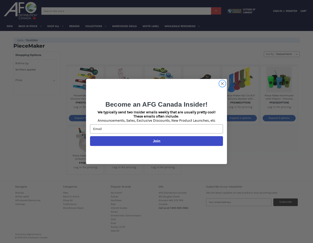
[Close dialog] (222, 83)
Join (156, 141)
